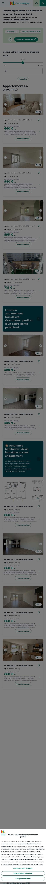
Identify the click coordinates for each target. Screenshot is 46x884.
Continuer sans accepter (23, 868)
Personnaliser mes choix (23, 873)
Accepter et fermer (23, 879)
